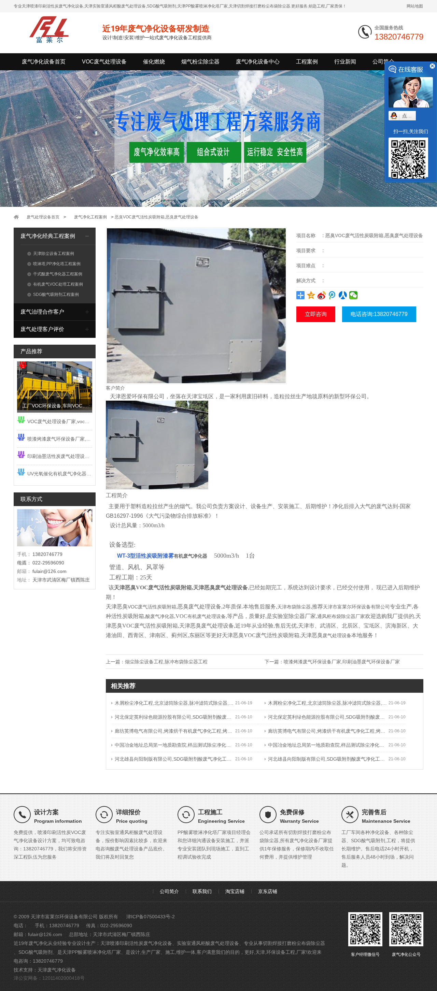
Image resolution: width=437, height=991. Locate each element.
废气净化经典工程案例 (47, 236)
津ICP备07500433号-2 (150, 916)
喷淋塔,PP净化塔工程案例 (57, 263)
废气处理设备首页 (43, 217)
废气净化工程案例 (90, 217)
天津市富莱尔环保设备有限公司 (356, 606)
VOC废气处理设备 (104, 61)
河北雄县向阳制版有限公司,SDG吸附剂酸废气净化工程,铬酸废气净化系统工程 (175, 759)
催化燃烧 (154, 61)
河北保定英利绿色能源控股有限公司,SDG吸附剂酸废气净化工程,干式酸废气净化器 (175, 717)
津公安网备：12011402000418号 (49, 978)
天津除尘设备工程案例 (53, 253)
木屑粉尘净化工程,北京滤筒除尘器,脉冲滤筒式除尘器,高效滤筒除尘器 (175, 703)
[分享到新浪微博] (322, 295)
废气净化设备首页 (44, 61)
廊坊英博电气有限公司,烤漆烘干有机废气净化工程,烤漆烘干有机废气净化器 (175, 731)
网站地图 (415, 6)
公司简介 (383, 61)
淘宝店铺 (234, 891)
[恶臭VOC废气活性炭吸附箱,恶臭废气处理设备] (196, 305)
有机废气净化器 (190, 556)
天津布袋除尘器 (294, 606)
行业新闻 (345, 61)
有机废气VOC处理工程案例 (58, 284)
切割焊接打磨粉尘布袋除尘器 (294, 943)
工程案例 (307, 61)
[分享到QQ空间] (311, 295)
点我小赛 (411, 115)
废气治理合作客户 (42, 312)
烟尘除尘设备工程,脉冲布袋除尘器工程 (166, 661)
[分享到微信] (353, 295)
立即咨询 (316, 314)
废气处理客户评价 (42, 329)
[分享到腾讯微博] (332, 295)
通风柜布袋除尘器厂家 (341, 616)
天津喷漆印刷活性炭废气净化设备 (136, 943)
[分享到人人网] (343, 295)
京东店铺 (267, 891)
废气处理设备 (337, 635)
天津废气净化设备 (57, 970)
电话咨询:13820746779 (379, 314)
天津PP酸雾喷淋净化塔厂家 (91, 952)
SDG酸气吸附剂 (35, 952)
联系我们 (202, 891)
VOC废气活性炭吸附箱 (152, 606)
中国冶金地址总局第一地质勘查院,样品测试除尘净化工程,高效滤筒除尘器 (175, 745)
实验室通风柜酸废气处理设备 (208, 943)
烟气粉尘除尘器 (200, 61)
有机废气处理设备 (206, 616)
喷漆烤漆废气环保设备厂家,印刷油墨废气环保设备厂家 (342, 661)
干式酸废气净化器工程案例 (57, 274)
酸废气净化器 (159, 616)
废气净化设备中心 (258, 61)
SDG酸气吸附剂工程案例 (56, 294)
